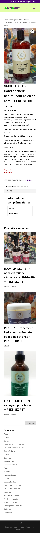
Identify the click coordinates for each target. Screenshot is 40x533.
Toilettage (12, 20)
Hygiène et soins (10, 475)
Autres (6, 437)
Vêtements (8, 513)
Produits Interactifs (11, 499)
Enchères (7, 458)
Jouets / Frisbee (10, 482)
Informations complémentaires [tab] (17, 187)
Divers (6, 454)
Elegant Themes (19, 527)
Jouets (6, 478)
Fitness (6, 468)
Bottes (6, 441)
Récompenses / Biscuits (13, 506)
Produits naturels (10, 502)
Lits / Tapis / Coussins (12, 489)
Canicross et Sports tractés (14, 444)
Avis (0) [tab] (9, 191)
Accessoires (8, 434)
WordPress (20, 530)
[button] (32, 31)
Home (6, 20)
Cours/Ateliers (9, 451)
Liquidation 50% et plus (12, 485)
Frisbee (7, 472)
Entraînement (9, 461)
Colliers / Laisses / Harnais (14, 448)
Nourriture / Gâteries (11, 495)
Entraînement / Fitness (12, 465)
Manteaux (7, 492)
